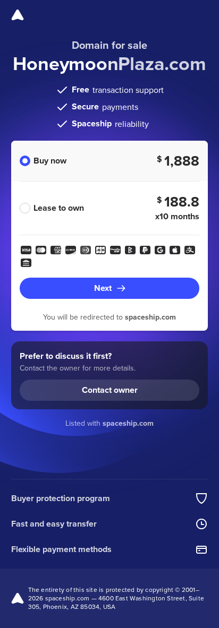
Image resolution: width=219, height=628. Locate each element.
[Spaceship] (17, 14)
